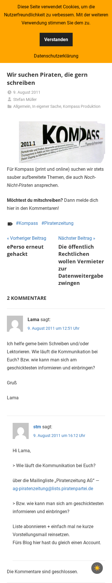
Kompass (28, 223)
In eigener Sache (46, 106)
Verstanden (56, 39)
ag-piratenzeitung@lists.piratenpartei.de (53, 488)
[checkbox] (97, 568)
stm (37, 426)
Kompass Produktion (82, 106)
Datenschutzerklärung (56, 56)
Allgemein (21, 106)
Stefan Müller (25, 99)
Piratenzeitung (59, 223)
